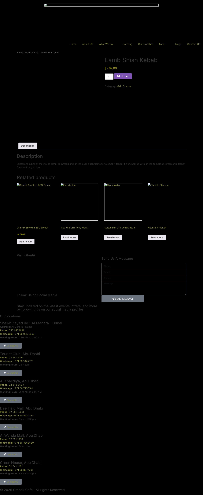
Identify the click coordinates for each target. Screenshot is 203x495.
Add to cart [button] (25, 241)
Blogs (178, 44)
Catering (127, 44)
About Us (87, 44)
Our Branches (145, 44)
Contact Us (193, 44)
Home (73, 44)
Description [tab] (27, 145)
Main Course (31, 52)
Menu (162, 44)
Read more (69, 237)
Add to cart (123, 76)
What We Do (106, 44)
